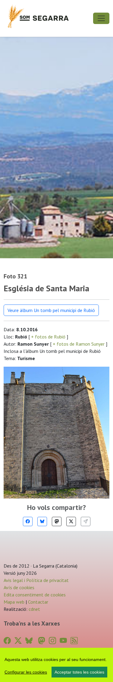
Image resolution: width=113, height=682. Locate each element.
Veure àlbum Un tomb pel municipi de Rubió (51, 310)
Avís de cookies (19, 587)
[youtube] (63, 640)
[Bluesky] (42, 521)
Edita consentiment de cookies (35, 595)
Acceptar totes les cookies (79, 672)
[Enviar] (85, 521)
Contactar (38, 602)
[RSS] (74, 640)
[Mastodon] (56, 521)
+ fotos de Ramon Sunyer (79, 344)
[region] (56, 665)
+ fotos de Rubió (48, 337)
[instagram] (52, 640)
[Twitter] (71, 521)
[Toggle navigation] (101, 18)
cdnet (33, 609)
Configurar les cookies (26, 672)
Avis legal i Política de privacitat (36, 580)
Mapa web (14, 602)
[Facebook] (28, 521)
